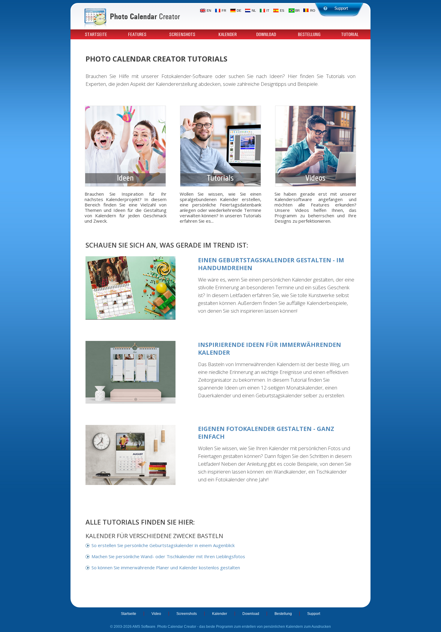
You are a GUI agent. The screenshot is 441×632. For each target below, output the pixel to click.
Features (137, 34)
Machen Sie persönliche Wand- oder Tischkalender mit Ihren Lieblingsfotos (168, 556)
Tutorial (349, 34)
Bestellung (309, 34)
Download (266, 34)
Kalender (227, 34)
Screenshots (182, 34)
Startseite (96, 34)
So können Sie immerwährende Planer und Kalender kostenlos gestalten (166, 567)
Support (313, 614)
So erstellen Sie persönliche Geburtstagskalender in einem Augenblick (163, 545)
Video (156, 614)
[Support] (339, 10)
